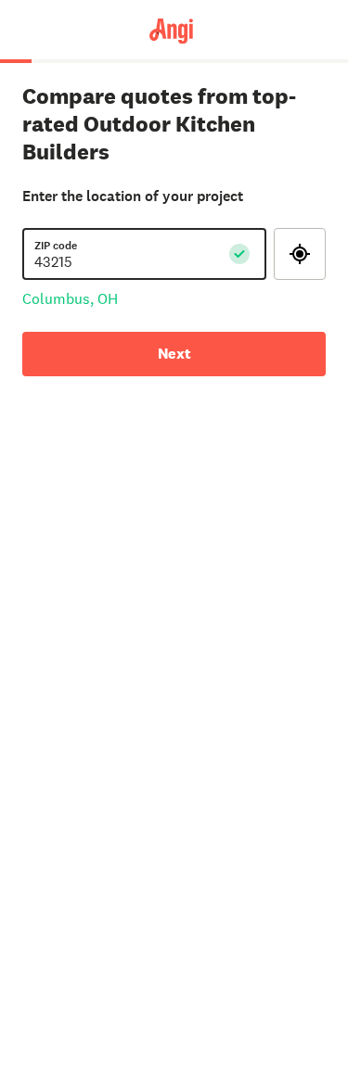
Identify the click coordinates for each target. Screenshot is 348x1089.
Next (174, 353)
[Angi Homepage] (174, 29)
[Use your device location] (300, 254)
